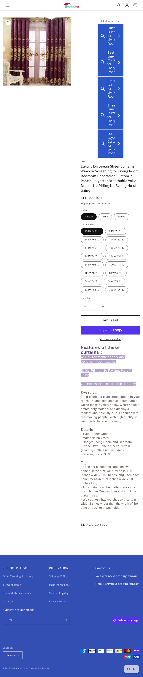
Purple (89, 216)
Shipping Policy (58, 576)
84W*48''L (116, 273)
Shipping (85, 203)
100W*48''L (116, 264)
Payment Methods (59, 584)
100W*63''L (92, 273)
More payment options (110, 339)
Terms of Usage (12, 584)
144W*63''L (92, 239)
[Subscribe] (65, 620)
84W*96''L (116, 231)
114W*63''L (116, 239)
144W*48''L (92, 256)
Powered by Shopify (39, 668)
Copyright (8, 601)
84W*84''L (91, 281)
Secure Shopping (59, 593)
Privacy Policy (57, 601)
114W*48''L (92, 231)
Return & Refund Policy (17, 593)
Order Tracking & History (18, 576)
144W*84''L (116, 256)
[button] (8, 5)
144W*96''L (92, 264)
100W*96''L (116, 289)
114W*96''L (92, 248)
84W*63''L (114, 281)
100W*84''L (116, 248)
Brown (121, 216)
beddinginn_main (20, 668)
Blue (105, 216)
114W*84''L (92, 289)
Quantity (85, 298)
